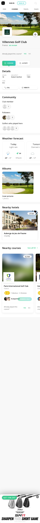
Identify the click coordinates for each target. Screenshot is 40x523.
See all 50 (32, 248)
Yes (25, 54)
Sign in (11, 3)
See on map (13, 45)
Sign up (21, 3)
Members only (24, 299)
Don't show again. (20, 521)
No (30, 54)
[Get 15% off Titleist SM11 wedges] (20, 508)
